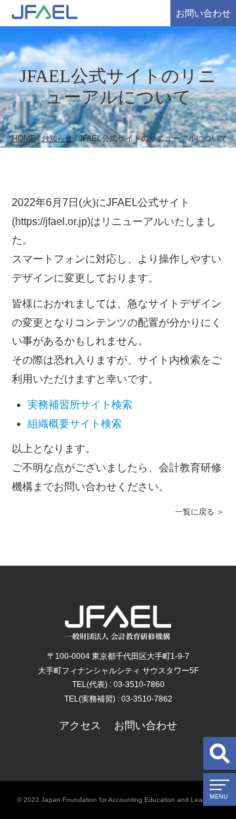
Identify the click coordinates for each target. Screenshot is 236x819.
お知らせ (57, 138)
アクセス (80, 725)
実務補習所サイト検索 (80, 404)
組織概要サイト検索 (75, 423)
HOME (23, 138)
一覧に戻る (194, 511)
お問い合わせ (203, 13)
